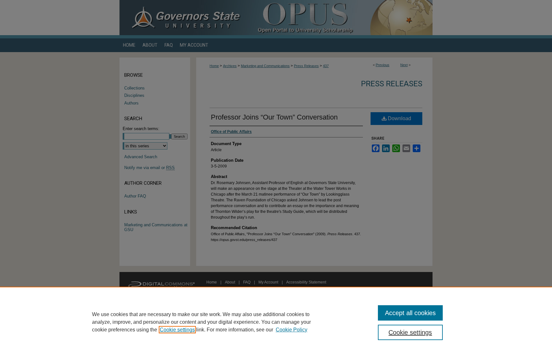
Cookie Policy (291, 329)
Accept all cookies (410, 312)
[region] (276, 322)
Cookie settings (177, 329)
